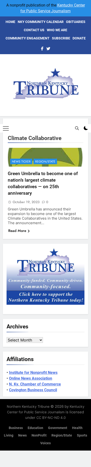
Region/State (45, 161)
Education (35, 428)
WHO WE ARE (57, 30)
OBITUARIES (75, 22)
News (22, 435)
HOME (10, 22)
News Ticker (21, 161)
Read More (17, 230)
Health (77, 428)
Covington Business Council (33, 390)
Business (16, 428)
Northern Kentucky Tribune (28, 406)
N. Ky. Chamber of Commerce (35, 384)
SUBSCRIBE (61, 38)
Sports (82, 435)
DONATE (79, 38)
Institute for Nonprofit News (33, 372)
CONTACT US (34, 30)
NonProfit (39, 435)
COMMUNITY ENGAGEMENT (28, 38)
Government (57, 428)
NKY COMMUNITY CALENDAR (41, 22)
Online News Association (30, 378)
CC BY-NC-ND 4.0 (51, 417)
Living (8, 435)
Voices (45, 443)
